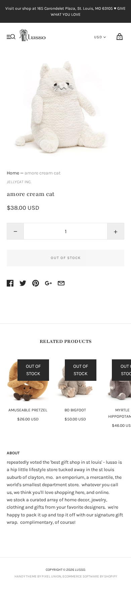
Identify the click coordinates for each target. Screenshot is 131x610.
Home (13, 173)
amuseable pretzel (27, 410)
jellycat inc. (19, 182)
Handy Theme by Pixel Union (37, 576)
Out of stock (66, 258)
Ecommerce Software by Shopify (89, 576)
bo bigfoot (75, 410)
